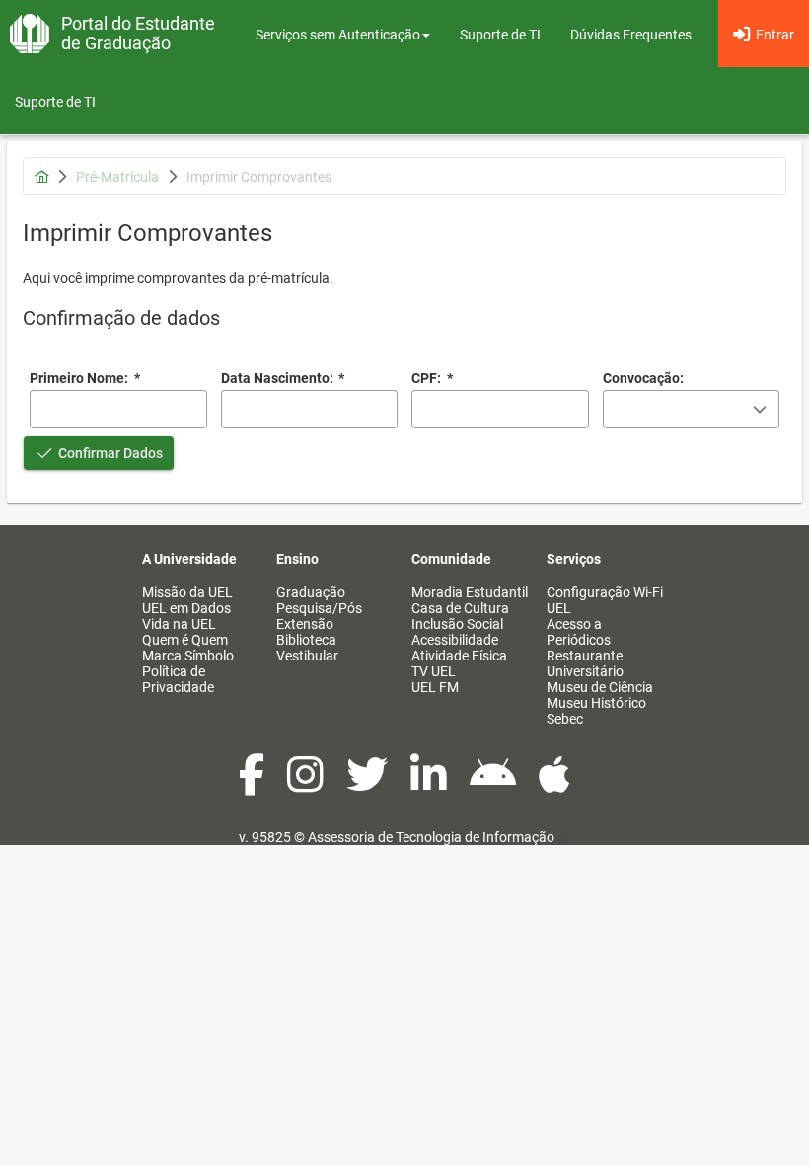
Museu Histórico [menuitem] (596, 703)
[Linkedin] (430, 785)
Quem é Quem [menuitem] (185, 640)
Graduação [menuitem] (310, 592)
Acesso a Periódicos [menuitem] (579, 632)
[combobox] (310, 409)
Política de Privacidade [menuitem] (178, 679)
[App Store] (554, 785)
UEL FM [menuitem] (435, 687)
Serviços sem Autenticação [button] (338, 34)
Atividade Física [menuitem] (459, 655)
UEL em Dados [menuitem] (186, 608)
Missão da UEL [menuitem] (187, 592)
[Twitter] (368, 785)
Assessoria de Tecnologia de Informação (431, 837)
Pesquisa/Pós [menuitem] (319, 608)
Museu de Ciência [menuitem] (600, 687)
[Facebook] (253, 785)
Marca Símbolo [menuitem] (188, 655)
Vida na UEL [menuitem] (179, 624)
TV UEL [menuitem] (433, 671)
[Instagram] (307, 785)
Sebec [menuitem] (565, 719)
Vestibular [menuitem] (307, 655)
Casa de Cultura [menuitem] (460, 608)
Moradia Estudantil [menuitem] (469, 592)
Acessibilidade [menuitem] (454, 640)
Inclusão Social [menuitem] (457, 624)
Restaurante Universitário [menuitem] (585, 663)
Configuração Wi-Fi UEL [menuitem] (605, 600)
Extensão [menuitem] (304, 624)
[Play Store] (494, 785)
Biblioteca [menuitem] (306, 640)
